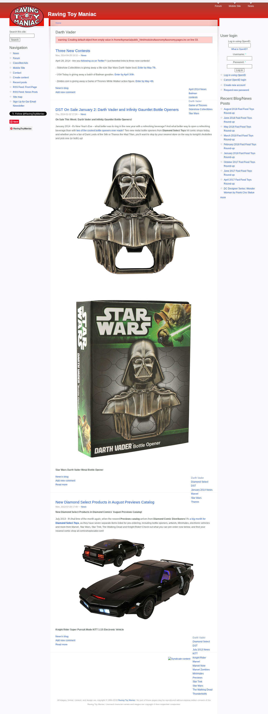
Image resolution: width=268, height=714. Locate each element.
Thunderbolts (200, 693)
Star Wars (194, 113)
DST (193, 485)
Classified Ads (20, 63)
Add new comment (65, 92)
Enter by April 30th (124, 74)
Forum (218, 6)
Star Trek (197, 681)
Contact (17, 72)
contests (193, 97)
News (251, 6)
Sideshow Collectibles (200, 109)
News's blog (62, 88)
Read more (61, 484)
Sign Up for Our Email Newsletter (24, 103)
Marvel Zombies (201, 669)
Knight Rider (199, 657)
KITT (195, 653)
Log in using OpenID (235, 75)
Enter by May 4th (144, 81)
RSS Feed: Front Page (25, 87)
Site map (17, 97)
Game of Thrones (198, 105)
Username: (239, 54)
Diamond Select (199, 481)
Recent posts (20, 82)
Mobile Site (235, 6)
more (223, 197)
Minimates (198, 673)
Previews (197, 677)
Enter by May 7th (147, 67)
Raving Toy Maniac (126, 700)
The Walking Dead (202, 689)
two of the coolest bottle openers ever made (100, 130)
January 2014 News (201, 489)
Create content (21, 77)
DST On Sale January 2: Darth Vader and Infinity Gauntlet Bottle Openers (117, 110)
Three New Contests (73, 51)
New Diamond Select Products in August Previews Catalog (105, 502)
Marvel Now (199, 665)
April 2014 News (197, 89)
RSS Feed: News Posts (25, 92)
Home (58, 23)
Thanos (195, 501)
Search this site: (17, 31)
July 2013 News (201, 649)
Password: (239, 62)
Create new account (234, 85)
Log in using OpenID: (239, 41)
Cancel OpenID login (235, 80)
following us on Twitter (93, 60)
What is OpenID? (239, 49)
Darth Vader (195, 101)
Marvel (194, 493)
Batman (193, 93)
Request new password (236, 90)
